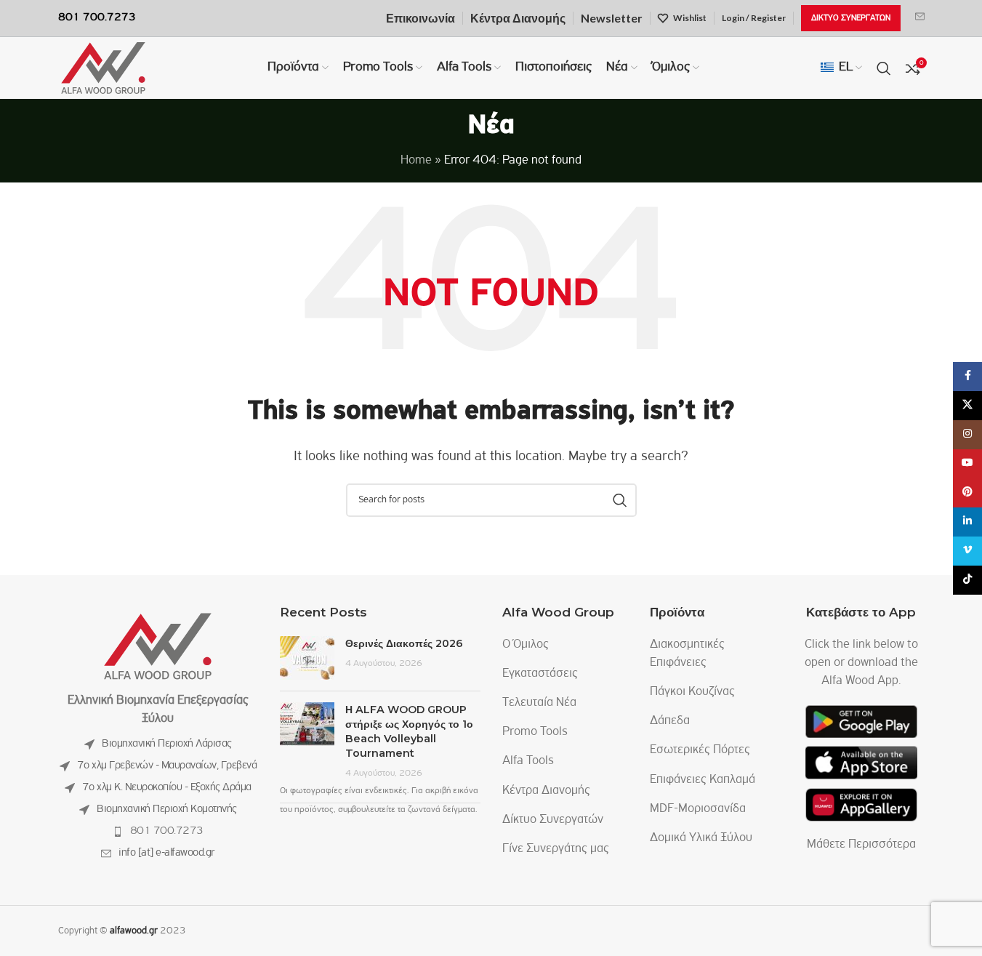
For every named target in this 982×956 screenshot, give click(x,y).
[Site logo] (103, 68)
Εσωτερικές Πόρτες (700, 750)
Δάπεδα (670, 721)
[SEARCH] (620, 500)
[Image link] (157, 646)
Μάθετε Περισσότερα (861, 844)
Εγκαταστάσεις (540, 673)
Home (416, 160)
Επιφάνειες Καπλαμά (702, 780)
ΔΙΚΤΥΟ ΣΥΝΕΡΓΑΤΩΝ (850, 18)
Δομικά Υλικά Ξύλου (701, 838)
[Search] (883, 68)
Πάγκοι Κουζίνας (692, 692)
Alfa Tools (528, 761)
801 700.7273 (167, 831)
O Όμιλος (525, 644)
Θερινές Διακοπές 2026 (404, 643)
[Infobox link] (920, 18)
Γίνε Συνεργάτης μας (555, 849)
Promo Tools (535, 732)
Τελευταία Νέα (539, 703)
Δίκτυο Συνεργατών (552, 820)
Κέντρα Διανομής (546, 791)
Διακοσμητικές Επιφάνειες (687, 654)
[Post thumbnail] (307, 658)
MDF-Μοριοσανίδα (698, 809)
